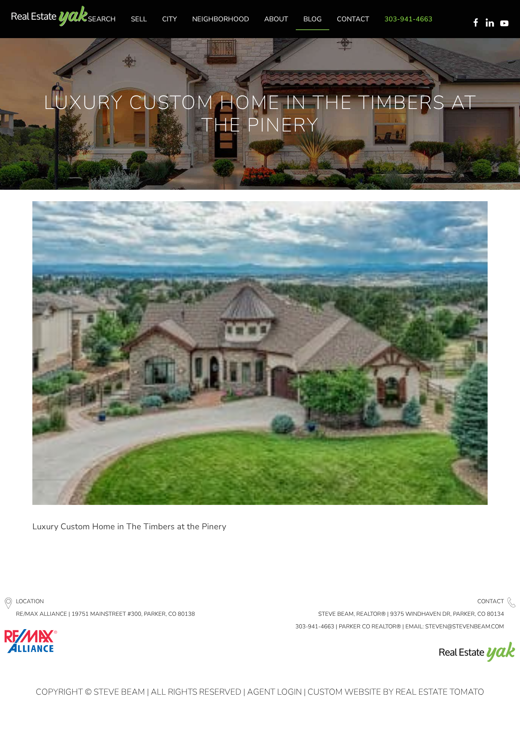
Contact (490, 601)
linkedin (490, 23)
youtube (506, 23)
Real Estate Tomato (440, 692)
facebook (475, 23)
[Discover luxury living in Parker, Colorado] (49, 16)
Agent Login (274, 692)
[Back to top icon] (483, 716)
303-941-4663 (314, 626)
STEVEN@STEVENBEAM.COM (464, 626)
